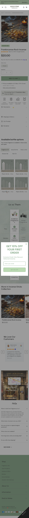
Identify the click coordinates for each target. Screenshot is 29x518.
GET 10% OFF (14, 270)
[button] (26, 7)
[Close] (26, 244)
